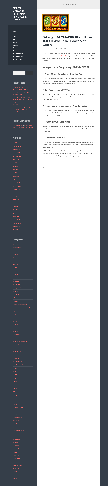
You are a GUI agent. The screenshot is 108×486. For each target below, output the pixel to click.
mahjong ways (16, 284)
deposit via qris (16, 264)
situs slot (15, 452)
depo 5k (15, 404)
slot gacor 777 (16, 445)
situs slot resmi (16, 455)
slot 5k (14, 427)
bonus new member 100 (19, 251)
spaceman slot (16, 385)
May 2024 (15, 209)
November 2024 (17, 189)
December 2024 (17, 186)
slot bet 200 (16, 324)
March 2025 (16, 176)
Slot (14, 39)
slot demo (15, 442)
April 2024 (15, 213)
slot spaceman (16, 458)
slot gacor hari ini (17, 358)
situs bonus (15, 301)
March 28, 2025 (47, 48)
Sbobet (15, 48)
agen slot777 (16, 244)
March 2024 (16, 216)
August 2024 (16, 199)
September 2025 (17, 156)
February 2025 (16, 179)
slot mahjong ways (17, 361)
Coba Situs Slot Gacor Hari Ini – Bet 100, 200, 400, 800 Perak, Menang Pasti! (23, 127)
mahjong (15, 277)
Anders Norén (86, 166)
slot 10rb (15, 318)
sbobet (14, 298)
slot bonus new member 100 (20, 341)
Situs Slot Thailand (18, 56)
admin (56, 48)
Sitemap (15, 42)
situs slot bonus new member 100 (21, 308)
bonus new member (18, 125)
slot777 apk (16, 378)
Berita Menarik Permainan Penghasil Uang (20, 14)
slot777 (15, 375)
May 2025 (15, 169)
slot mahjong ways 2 (18, 364)
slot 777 (15, 321)
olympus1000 (16, 294)
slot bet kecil (16, 328)
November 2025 (17, 149)
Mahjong (15, 51)
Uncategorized (16, 395)
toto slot (15, 391)
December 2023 (17, 223)
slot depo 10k (16, 344)
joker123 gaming (17, 59)
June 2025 (15, 166)
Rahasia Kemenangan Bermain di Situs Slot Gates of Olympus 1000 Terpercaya (22, 109)
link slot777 (16, 271)
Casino (15, 34)
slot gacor (15, 354)
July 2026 (15, 142)
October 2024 (16, 193)
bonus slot (15, 254)
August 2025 (16, 159)
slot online (15, 424)
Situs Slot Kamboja (18, 53)
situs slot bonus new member (20, 304)
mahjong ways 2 (17, 288)
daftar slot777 (16, 261)
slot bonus (15, 331)
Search (15, 70)
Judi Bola (15, 37)
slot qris (15, 368)
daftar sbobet (16, 468)
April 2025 (15, 172)
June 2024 (15, 206)
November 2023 (17, 226)
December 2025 (17, 146)
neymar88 (15, 291)
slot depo (15, 471)
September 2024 (17, 196)
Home (14, 31)
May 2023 (15, 229)
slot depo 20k (16, 348)
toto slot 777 (16, 420)
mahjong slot (16, 281)
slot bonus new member (19, 338)
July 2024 (15, 203)
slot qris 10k (16, 371)
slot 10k (15, 314)
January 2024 (16, 219)
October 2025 (16, 152)
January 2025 (16, 183)
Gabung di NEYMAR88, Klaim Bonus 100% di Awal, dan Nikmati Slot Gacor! (67, 40)
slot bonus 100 (16, 334)
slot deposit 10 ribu (18, 407)
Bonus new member (18, 465)
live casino (15, 274)
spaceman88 (16, 388)
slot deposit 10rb (17, 351)
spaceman (15, 381)
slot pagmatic (16, 414)
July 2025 (15, 162)
